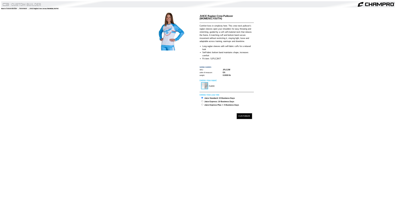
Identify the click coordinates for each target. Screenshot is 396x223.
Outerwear (23, 8)
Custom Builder (11, 8)
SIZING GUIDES (205, 67)
